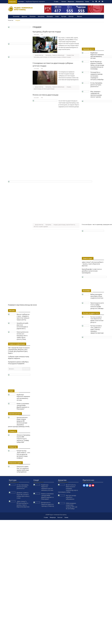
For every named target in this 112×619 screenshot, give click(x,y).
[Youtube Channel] (93, 485)
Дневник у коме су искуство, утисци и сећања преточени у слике (23, 495)
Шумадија (50, 16)
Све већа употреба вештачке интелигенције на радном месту (22, 325)
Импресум (53, 517)
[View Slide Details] (93, 236)
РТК (42, 34)
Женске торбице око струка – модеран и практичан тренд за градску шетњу (23, 317)
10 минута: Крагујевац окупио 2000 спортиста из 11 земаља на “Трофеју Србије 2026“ (23, 438)
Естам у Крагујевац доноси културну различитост (22, 486)
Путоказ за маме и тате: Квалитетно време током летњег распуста (97, 319)
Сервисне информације (58, 55)
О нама (56, 1)
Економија (16, 16)
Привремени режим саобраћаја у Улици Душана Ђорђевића (18, 362)
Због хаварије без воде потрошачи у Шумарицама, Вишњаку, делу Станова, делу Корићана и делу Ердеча (19, 350)
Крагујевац (41, 16)
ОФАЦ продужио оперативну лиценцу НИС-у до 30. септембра (71, 506)
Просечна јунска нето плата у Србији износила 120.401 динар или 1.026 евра (97, 305)
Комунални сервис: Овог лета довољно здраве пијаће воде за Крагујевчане (23, 469)
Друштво (24, 16)
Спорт (57, 16)
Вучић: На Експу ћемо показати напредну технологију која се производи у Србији (68, 488)
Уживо (87, 1)
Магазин (79, 16)
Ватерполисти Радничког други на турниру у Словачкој (47, 504)
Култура (63, 16)
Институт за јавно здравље (41, 226)
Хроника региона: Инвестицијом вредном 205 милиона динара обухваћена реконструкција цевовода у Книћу (18, 422)
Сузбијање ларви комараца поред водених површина (18, 357)
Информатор (80, 1)
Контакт (63, 1)
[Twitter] (87, 485)
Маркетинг (71, 1)
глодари (69, 55)
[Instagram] (90, 485)
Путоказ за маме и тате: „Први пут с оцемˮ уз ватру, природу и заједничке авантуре (97, 329)
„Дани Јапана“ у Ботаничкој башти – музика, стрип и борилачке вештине (92, 264)
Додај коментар (39, 55)
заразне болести (70, 224)
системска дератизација (54, 57)
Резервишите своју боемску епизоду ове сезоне (22, 305)
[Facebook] (84, 485)
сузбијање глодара (66, 57)
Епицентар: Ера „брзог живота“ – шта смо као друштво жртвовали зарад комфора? (23, 454)
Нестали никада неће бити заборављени (71, 497)
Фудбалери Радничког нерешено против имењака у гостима (97, 55)
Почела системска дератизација (45, 95)
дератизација (43, 57)
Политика (32, 16)
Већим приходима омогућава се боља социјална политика (96, 296)
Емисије (71, 16)
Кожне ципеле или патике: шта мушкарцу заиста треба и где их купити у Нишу (22, 335)
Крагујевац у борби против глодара (47, 31)
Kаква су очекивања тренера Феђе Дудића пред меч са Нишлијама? (23, 406)
